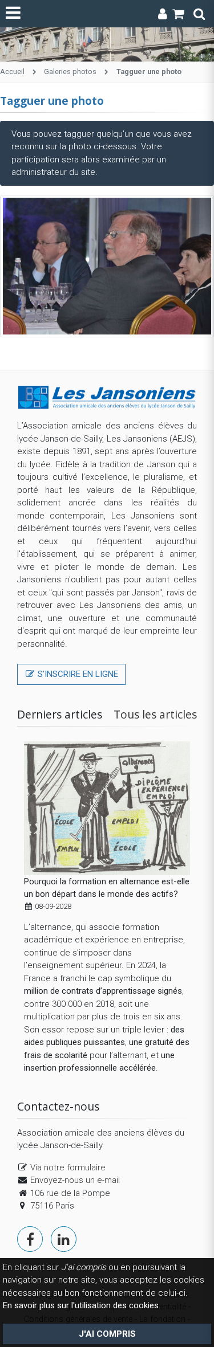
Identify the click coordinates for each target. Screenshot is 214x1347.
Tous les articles (155, 714)
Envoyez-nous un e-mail (75, 1180)
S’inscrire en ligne (76, 674)
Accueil (12, 71)
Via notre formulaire (68, 1167)
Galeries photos (70, 71)
